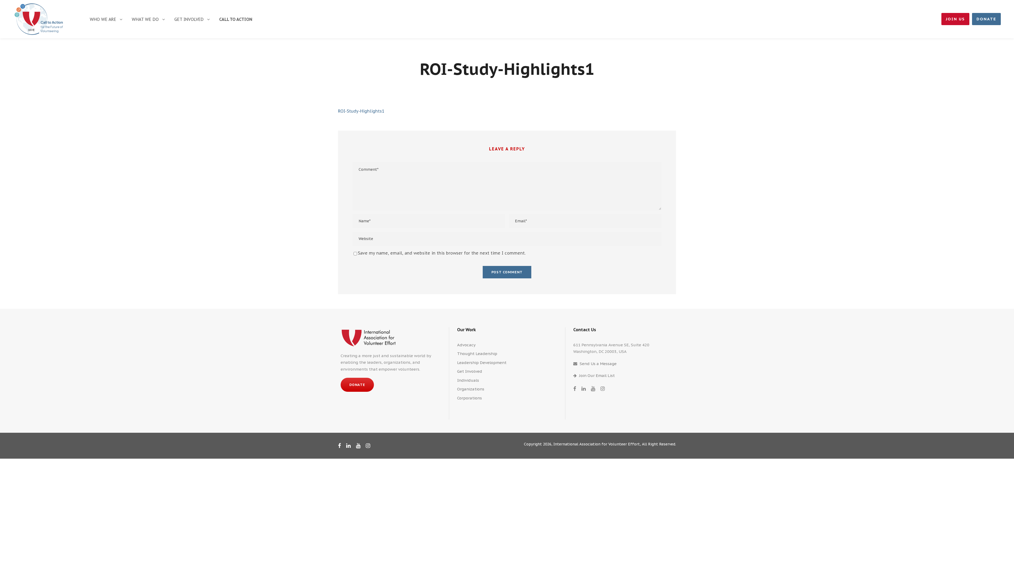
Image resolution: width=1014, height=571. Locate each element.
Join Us (955, 18)
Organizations (470, 389)
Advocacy (466, 344)
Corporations (469, 397)
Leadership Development (481, 362)
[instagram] (602, 388)
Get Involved (189, 19)
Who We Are (103, 19)
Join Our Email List (597, 375)
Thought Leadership (477, 353)
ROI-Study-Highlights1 (361, 111)
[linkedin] (583, 388)
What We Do (145, 19)
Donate (986, 18)
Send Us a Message (598, 363)
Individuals (468, 380)
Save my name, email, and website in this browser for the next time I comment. (441, 253)
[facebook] (574, 388)
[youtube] (593, 388)
